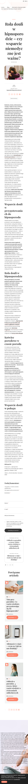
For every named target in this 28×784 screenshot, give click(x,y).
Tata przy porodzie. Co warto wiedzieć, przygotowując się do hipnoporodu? (13, 605)
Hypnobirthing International (14, 90)
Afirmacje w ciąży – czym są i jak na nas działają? (14, 646)
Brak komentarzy (14, 98)
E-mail (6, 509)
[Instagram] (15, 766)
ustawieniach (17, 779)
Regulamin (5, 769)
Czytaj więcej (11, 617)
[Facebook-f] (12, 766)
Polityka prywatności (14, 769)
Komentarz (7, 493)
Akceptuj (4, 781)
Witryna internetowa (9, 515)
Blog (8, 7)
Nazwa (6, 503)
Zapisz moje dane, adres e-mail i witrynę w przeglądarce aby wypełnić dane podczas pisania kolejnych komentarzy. (15, 524)
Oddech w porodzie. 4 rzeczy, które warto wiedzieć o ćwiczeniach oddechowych (14, 687)
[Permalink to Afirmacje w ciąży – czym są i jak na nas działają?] (14, 631)
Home (2, 7)
